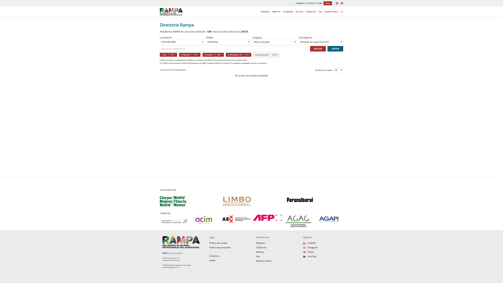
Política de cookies (218, 243)
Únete (328, 3)
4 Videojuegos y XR (234, 55)
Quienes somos (263, 260)
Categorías (300, 3)
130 (195, 55)
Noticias (299, 11)
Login (320, 3)
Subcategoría (305, 37)
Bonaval (176, 267)
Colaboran (288, 11)
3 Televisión (208, 55)
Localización (166, 37)
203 (218, 55)
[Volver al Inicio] (171, 12)
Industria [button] (265, 11)
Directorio (311, 3)
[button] (342, 12)
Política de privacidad (219, 247)
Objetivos (276, 11)
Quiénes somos (331, 11)
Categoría (257, 37)
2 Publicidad (185, 55)
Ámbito (209, 37)
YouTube (312, 256)
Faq (320, 11)
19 (246, 55)
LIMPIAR (335, 48)
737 (172, 55)
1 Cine (164, 55)
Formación (311, 11)
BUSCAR (318, 48)
